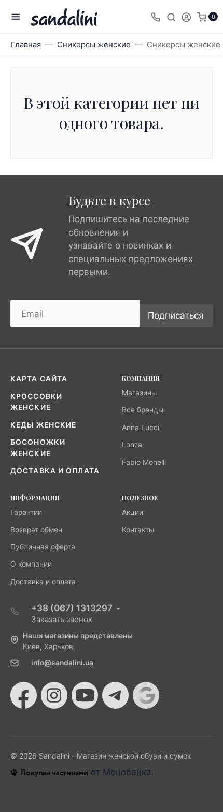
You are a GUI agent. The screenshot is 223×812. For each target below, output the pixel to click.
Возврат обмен (36, 530)
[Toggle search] (171, 16)
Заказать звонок (61, 619)
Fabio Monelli (144, 462)
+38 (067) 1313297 (72, 608)
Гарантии (26, 512)
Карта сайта (38, 379)
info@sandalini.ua (62, 662)
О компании (31, 564)
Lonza (132, 445)
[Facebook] (23, 695)
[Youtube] (85, 695)
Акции (132, 512)
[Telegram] (115, 695)
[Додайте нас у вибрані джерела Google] (146, 695)
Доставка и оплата (55, 470)
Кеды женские (43, 425)
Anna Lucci (140, 427)
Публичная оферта (42, 547)
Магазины (139, 393)
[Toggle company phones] (155, 16)
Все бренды (142, 410)
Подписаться (176, 315)
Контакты (138, 530)
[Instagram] (54, 695)
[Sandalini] (64, 17)
